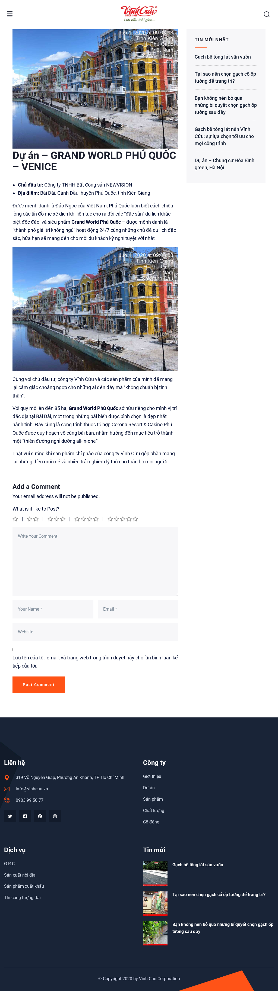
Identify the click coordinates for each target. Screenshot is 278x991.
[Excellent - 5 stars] (123, 519)
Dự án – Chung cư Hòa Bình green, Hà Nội (224, 164)
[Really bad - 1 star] (15, 519)
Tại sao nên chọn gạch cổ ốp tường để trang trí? (225, 77)
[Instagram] (55, 816)
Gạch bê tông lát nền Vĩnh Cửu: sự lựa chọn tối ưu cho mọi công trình (224, 136)
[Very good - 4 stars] (86, 519)
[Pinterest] (40, 816)
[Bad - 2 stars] (33, 519)
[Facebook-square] (25, 816)
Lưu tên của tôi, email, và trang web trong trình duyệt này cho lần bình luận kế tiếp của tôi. (95, 662)
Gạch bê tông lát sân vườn (223, 57)
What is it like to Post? (35, 509)
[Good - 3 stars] (57, 519)
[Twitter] (10, 816)
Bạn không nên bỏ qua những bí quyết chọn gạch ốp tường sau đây (226, 105)
